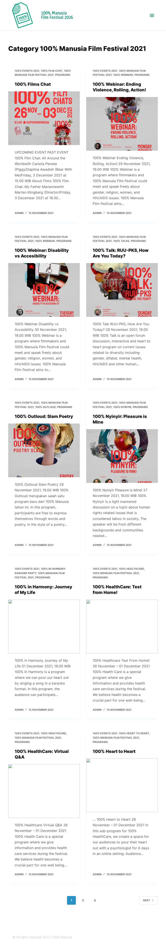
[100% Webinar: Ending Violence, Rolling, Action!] (122, 124)
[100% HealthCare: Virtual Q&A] (44, 791)
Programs (62, 74)
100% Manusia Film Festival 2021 (116, 573)
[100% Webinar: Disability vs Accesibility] (44, 290)
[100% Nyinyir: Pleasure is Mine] (122, 456)
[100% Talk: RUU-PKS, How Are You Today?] (122, 290)
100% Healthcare (131, 568)
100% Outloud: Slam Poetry (44, 416)
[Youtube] (151, 937)
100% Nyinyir (122, 407)
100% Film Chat (51, 70)
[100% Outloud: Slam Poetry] (44, 450)
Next (146, 900)
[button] (152, 15)
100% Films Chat (33, 84)
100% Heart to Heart (134, 733)
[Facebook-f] (143, 937)
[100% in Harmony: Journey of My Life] (44, 626)
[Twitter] (135, 937)
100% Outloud (45, 407)
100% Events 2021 (27, 70)
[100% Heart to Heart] (122, 785)
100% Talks (121, 241)
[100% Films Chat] (44, 118)
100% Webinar (123, 74)
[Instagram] (126, 937)
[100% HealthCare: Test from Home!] (122, 626)
